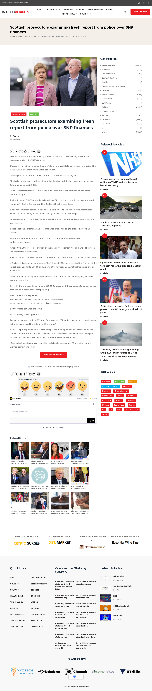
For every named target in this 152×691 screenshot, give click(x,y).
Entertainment (108, 95)
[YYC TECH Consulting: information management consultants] (21, 671)
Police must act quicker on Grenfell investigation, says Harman (37, 303)
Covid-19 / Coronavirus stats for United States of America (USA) (65, 585)
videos (104, 128)
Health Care (106, 99)
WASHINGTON (132, 410)
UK (103, 410)
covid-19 (126, 386)
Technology (106, 115)
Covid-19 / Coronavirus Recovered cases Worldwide (86, 645)
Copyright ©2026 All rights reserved (76, 686)
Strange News (107, 111)
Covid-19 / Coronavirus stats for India (15, 3)
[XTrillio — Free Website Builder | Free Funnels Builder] (130, 671)
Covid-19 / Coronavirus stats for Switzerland (86, 635)
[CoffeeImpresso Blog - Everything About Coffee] (92, 547)
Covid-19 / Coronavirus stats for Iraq (65, 635)
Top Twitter (16, 626)
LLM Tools (106, 103)
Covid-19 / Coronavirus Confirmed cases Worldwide (65, 614)
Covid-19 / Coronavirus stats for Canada (86, 583)
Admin (16, 136)
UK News (80, 10)
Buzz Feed (119, 382)
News (119, 396)
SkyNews (131, 400)
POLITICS (106, 400)
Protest (119, 400)
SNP (67, 286)
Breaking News (53, 10)
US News (68, 10)
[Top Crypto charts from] (59, 542)
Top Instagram (18, 620)
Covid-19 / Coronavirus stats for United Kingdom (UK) (65, 625)
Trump (132, 405)
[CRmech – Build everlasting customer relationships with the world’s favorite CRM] (76, 671)
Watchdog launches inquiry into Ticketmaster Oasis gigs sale (36, 299)
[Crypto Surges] (26, 543)
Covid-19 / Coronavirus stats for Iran (86, 624)
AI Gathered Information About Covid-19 (63, 645)
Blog (20, 36)
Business (105, 70)
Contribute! (140, 12)
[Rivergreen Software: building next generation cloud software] (103, 671)
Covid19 (104, 82)
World (104, 132)
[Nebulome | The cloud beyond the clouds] (49, 671)
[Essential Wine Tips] (125, 542)
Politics (34, 114)
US (111, 410)
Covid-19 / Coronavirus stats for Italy (65, 596)
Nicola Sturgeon (69, 176)
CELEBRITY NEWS (110, 386)
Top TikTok (36, 620)
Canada (132, 382)
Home (40, 10)
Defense (105, 90)
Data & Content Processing (113, 86)
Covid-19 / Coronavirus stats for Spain (86, 596)
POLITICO (131, 396)
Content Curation (109, 78)
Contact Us (37, 626)
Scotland (22, 263)
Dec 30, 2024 (118, 580)
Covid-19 (84, 14)
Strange (105, 405)
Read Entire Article (53, 355)
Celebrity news (108, 74)
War (119, 410)
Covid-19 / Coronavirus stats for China (65, 605)
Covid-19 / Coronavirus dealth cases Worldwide (86, 614)
